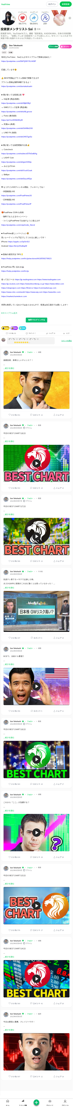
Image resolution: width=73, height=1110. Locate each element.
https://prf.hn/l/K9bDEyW (12, 120)
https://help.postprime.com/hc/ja (15, 271)
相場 (39, 352)
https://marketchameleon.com (14, 296)
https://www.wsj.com (33, 292)
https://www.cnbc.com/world (13, 292)
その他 (40, 571)
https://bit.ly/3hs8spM (18, 246)
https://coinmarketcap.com (45, 288)
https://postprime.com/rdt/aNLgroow (16, 112)
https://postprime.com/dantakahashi (16, 86)
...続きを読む (8, 368)
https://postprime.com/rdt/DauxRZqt (16, 179)
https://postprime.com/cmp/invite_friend (18, 225)
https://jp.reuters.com (10, 284)
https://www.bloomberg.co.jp (32, 284)
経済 (39, 1014)
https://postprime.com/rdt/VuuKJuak (16, 170)
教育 (39, 425)
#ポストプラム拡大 (9, 313)
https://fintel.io (27, 288)
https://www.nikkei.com (54, 284)
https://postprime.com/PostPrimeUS (16, 195)
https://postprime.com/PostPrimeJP (16, 204)
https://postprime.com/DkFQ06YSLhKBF (18, 61)
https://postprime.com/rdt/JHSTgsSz (16, 137)
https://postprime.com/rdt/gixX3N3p (16, 162)
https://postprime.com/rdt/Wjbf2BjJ (16, 103)
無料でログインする (36, 320)
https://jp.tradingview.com (26, 279)
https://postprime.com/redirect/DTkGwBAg (19, 154)
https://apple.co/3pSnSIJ (18, 242)
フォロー (30, 352)
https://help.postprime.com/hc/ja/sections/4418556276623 (26, 258)
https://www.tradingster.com (48, 279)
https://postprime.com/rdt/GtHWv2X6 (17, 128)
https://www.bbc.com (51, 292)
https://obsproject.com (10, 288)
